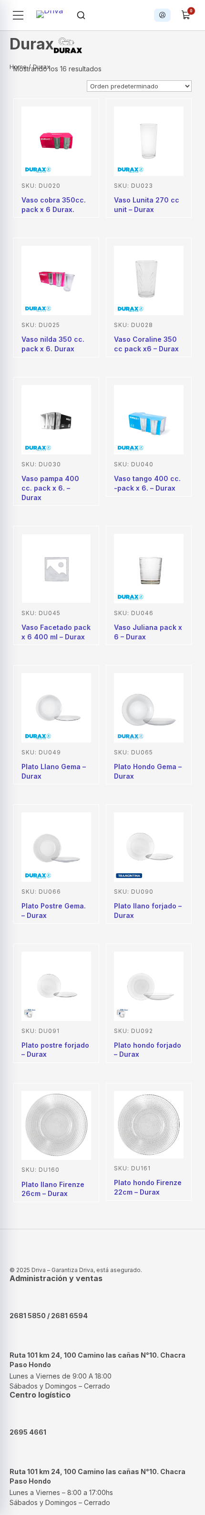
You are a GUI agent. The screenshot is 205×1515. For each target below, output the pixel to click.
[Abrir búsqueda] (81, 15)
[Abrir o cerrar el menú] (18, 15)
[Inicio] (49, 15)
